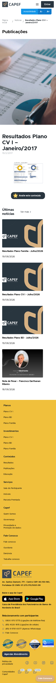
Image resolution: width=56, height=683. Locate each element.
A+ (48, 12)
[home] (17, 4)
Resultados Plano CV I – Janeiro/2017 (36, 21)
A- (41, 12)
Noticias (18, 20)
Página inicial (5, 21)
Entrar (47, 4)
